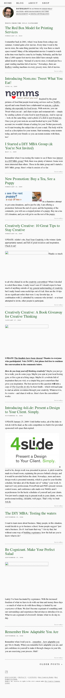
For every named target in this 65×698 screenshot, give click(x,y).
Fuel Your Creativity (34, 239)
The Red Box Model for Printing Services (29, 29)
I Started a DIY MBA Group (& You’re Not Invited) (29, 145)
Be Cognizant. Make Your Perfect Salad (30, 551)
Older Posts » (51, 664)
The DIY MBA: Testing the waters (30, 513)
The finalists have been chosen (28, 358)
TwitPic (56, 102)
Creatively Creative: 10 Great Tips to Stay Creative (32, 227)
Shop (45, 3)
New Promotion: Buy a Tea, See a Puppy (30, 180)
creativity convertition (38, 281)
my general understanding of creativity (46, 288)
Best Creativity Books (45, 677)
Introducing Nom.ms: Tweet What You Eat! (33, 80)
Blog (20, 3)
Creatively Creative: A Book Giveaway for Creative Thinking (33, 314)
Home (8, 3)
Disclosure (10, 677)
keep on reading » (58, 71)
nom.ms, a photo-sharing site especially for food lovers (32, 107)
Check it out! (10, 245)
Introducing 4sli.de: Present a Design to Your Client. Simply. (32, 409)
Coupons (32, 677)
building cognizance (32, 532)
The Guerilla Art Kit (20, 386)
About (33, 3)
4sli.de (8, 501)
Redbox (8, 67)
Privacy (22, 677)
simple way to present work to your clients (37, 495)
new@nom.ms (42, 114)
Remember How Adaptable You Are (31, 631)
